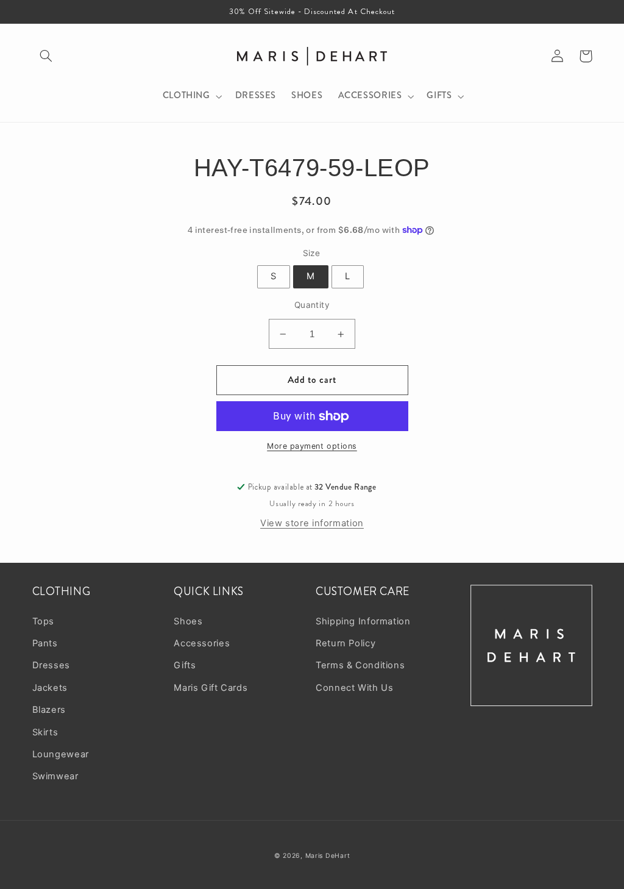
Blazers (49, 709)
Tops (43, 621)
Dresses (51, 665)
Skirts (45, 732)
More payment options (312, 446)
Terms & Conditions (360, 665)
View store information (312, 523)
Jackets (50, 687)
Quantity (312, 305)
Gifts (185, 665)
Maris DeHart (327, 856)
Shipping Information (363, 621)
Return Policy (345, 643)
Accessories (202, 643)
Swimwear (55, 776)
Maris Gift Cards (210, 687)
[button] (46, 56)
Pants (45, 643)
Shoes (188, 621)
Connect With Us (354, 687)
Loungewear (60, 754)
